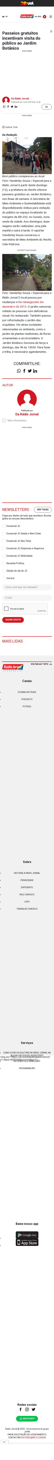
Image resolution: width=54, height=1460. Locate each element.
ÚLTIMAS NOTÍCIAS (27, 692)
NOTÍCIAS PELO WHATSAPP (27, 1061)
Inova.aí (10, 578)
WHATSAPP (29, 1418)
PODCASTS (27, 699)
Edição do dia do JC (16, 570)
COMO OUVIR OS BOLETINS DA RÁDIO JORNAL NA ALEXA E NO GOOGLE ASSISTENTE (27, 1054)
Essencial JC (13, 526)
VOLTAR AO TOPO (39, 664)
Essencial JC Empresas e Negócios (25, 548)
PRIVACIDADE (27, 880)
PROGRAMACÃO (27, 1068)
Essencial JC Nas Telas (18, 541)
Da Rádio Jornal (20, 98)
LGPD (27, 902)
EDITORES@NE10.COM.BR (33, 1437)
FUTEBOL (27, 706)
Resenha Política (15, 563)
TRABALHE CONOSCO (27, 909)
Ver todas (43, 509)
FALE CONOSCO (27, 894)
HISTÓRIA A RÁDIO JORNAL (27, 873)
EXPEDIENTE (27, 887)
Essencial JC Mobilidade (19, 555)
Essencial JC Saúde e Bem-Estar (23, 533)
